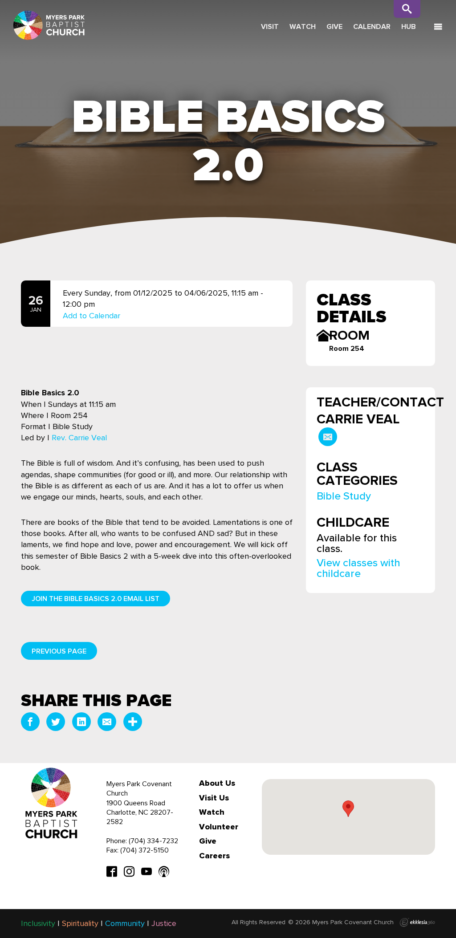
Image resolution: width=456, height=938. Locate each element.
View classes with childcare (358, 568)
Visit (270, 26)
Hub (408, 26)
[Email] (327, 436)
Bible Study (344, 496)
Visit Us (214, 798)
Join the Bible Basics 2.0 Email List (95, 598)
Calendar (372, 26)
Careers (214, 855)
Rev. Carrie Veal (79, 437)
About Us (217, 783)
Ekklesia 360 (417, 922)
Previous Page (59, 651)
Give (334, 26)
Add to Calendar (91, 315)
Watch (302, 26)
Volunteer (218, 826)
